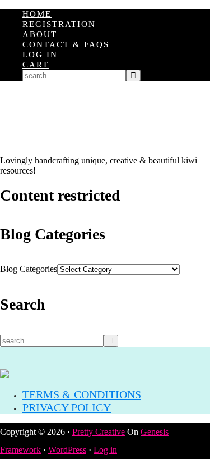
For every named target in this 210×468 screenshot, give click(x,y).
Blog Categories (28, 269)
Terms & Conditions (81, 394)
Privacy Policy (66, 407)
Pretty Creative (98, 432)
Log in (105, 450)
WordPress (67, 450)
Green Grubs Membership (105, 118)
